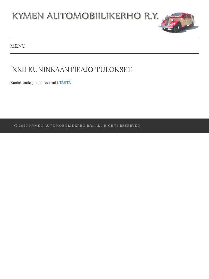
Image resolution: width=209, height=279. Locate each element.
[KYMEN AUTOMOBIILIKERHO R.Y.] (104, 21)
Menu (18, 46)
